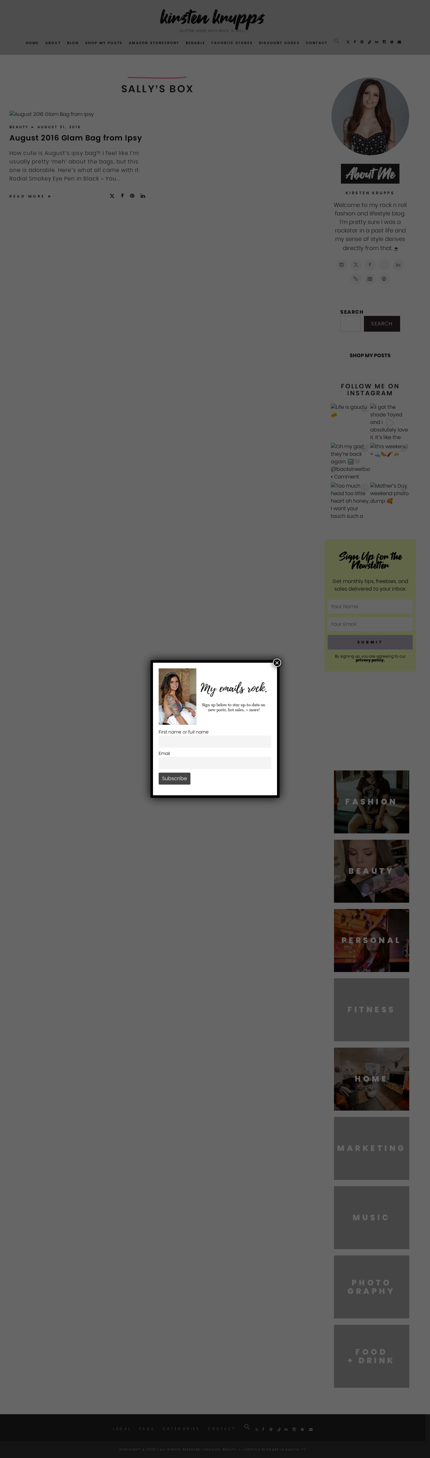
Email (164, 753)
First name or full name (184, 732)
